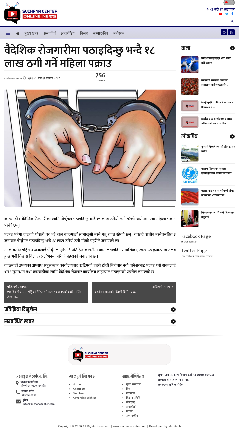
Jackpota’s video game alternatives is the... (216, 121)
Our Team (79, 393)
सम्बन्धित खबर (19, 321)
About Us (79, 388)
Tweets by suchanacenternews (197, 256)
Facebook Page (196, 236)
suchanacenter (189, 241)
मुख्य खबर (31, 33)
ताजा (185, 48)
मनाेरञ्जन (118, 33)
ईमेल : (26, 400)
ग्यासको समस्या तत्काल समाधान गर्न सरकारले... (214, 83)
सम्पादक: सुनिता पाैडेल (170, 384)
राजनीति (130, 393)
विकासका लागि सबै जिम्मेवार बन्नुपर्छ (217, 215)
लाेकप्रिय (189, 136)
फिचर (84, 33)
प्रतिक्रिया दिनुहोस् (20, 309)
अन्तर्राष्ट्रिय (68, 33)
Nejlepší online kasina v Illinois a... (217, 105)
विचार (129, 388)
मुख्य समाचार (133, 384)
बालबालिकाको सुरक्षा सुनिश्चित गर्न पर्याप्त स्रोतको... (217, 171)
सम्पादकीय (100, 33)
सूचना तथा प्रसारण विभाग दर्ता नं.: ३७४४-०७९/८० (186, 375)
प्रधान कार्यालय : (30, 382)
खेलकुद (130, 402)
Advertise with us (85, 397)
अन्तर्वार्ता (50, 33)
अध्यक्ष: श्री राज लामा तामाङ (173, 379)
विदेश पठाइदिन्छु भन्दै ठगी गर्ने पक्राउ (216, 61)
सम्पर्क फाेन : (28, 391)
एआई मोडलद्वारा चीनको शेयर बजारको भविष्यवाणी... (217, 193)
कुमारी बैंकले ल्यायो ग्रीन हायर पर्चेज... (218, 149)
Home (77, 384)
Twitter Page (194, 251)
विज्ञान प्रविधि (133, 397)
